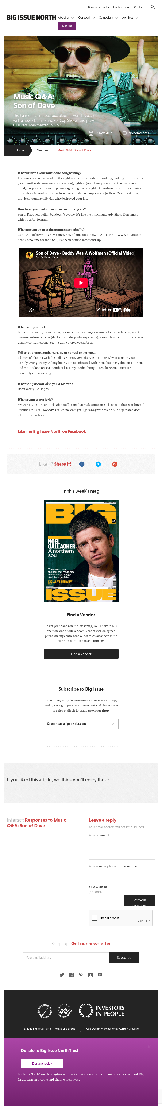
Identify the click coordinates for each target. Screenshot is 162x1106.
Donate (67, 25)
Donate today (42, 1063)
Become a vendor (98, 7)
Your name (103, 866)
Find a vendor (121, 7)
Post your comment (139, 902)
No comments (139, 133)
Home (19, 150)
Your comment (99, 835)
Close (149, 1047)
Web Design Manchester (100, 1028)
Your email (131, 866)
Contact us (140, 7)
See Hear (43, 150)
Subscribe (124, 957)
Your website (98, 889)
